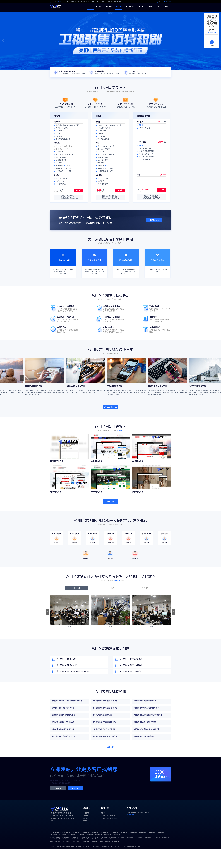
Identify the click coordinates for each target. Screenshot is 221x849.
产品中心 (99, 6)
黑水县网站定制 (59, 837)
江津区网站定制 (80, 834)
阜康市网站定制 (62, 839)
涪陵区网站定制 (67, 833)
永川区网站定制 (98, 834)
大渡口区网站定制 (86, 833)
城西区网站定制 (130, 837)
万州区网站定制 (59, 833)
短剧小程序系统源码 (60, 842)
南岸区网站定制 (124, 833)
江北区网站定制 (95, 833)
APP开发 (85, 815)
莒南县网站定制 (103, 837)
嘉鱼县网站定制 (76, 837)
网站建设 (119, 6)
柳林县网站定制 (98, 839)
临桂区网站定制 (53, 839)
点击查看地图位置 (131, 814)
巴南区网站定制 (53, 834)
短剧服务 (109, 6)
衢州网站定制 (80, 839)
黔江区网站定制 (62, 834)
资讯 (157, 6)
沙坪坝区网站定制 (105, 833)
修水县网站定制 (85, 837)
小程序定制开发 (94, 842)
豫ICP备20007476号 (90, 846)
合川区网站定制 (89, 834)
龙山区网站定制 (139, 837)
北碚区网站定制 (133, 833)
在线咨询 (58, 788)
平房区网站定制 (148, 837)
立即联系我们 (154, 220)
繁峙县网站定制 (165, 837)
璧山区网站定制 (116, 834)
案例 (150, 6)
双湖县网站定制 (107, 839)
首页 (90, 6)
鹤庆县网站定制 (112, 837)
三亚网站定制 (157, 837)
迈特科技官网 (86, 842)
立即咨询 (78, 190)
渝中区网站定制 (76, 833)
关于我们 (166, 6)
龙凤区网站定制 (121, 837)
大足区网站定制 (151, 833)
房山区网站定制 (94, 837)
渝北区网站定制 (160, 833)
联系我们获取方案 (110, 407)
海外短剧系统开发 (116, 842)
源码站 (101, 842)
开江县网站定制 (71, 839)
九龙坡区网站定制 (115, 833)
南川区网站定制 (107, 834)
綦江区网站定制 (142, 833)
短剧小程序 (107, 842)
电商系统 (85, 818)
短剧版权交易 (130, 6)
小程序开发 (86, 813)
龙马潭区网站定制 (89, 839)
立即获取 (120, 430)
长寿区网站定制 (71, 834)
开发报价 (141, 6)
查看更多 (110, 501)
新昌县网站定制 (67, 837)
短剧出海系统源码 (70, 842)
